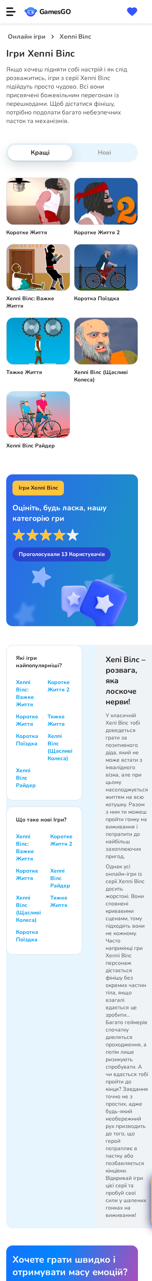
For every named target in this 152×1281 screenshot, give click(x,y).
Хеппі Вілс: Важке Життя (25, 693)
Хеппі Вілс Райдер (26, 778)
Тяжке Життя (56, 720)
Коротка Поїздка (27, 739)
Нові (104, 152)
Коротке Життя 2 (59, 686)
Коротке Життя (27, 720)
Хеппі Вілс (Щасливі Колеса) (60, 747)
